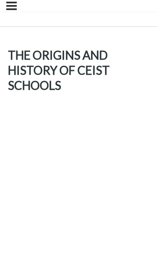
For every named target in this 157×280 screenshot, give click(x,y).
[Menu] (11, 6)
